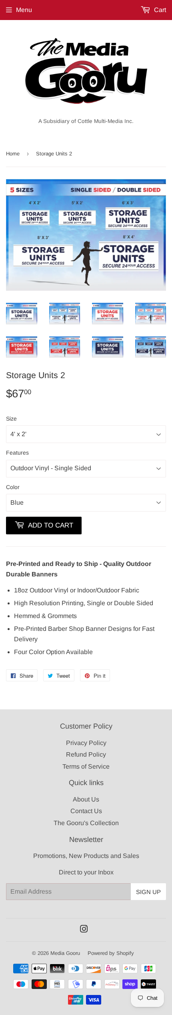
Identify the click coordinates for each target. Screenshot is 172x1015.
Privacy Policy (86, 742)
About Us (86, 799)
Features (17, 452)
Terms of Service (86, 766)
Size (11, 418)
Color (13, 487)
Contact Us (86, 811)
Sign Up (148, 891)
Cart (159, 9)
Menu (24, 9)
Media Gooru (65, 953)
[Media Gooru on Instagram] (84, 929)
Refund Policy (86, 754)
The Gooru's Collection (86, 823)
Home (13, 154)
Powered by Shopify (111, 953)
